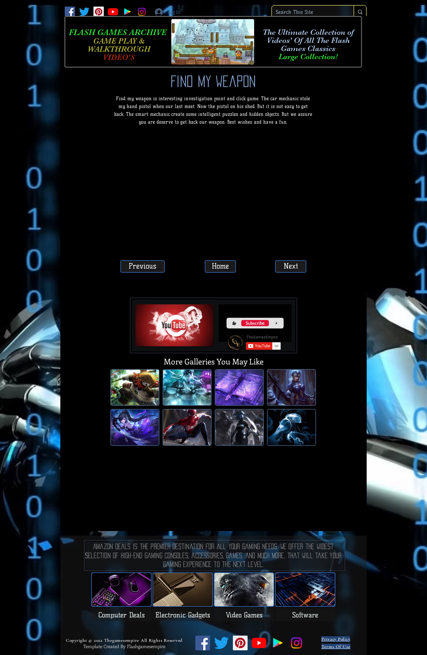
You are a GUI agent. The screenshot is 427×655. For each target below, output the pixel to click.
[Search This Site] (360, 12)
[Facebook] (70, 12)
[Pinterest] (98, 12)
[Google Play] (127, 12)
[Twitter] (84, 12)
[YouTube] (113, 12)
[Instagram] (142, 12)
